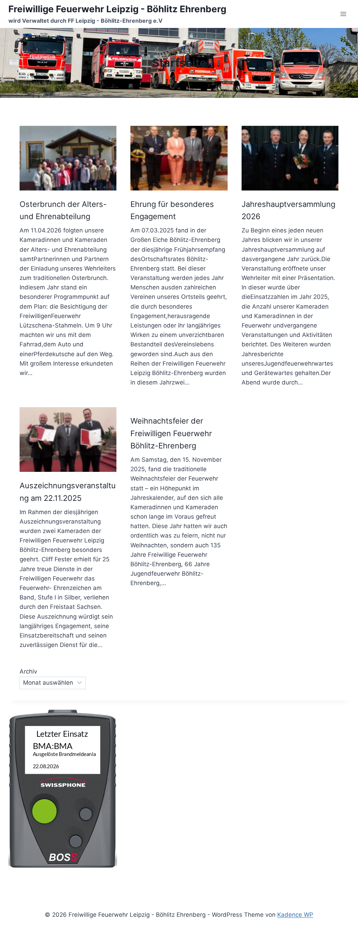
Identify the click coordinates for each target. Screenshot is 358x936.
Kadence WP (295, 914)
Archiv (28, 671)
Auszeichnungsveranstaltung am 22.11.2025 (68, 491)
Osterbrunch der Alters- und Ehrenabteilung (63, 210)
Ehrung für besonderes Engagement (172, 210)
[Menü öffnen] (343, 13)
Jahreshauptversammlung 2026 (288, 210)
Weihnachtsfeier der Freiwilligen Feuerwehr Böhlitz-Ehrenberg (171, 433)
